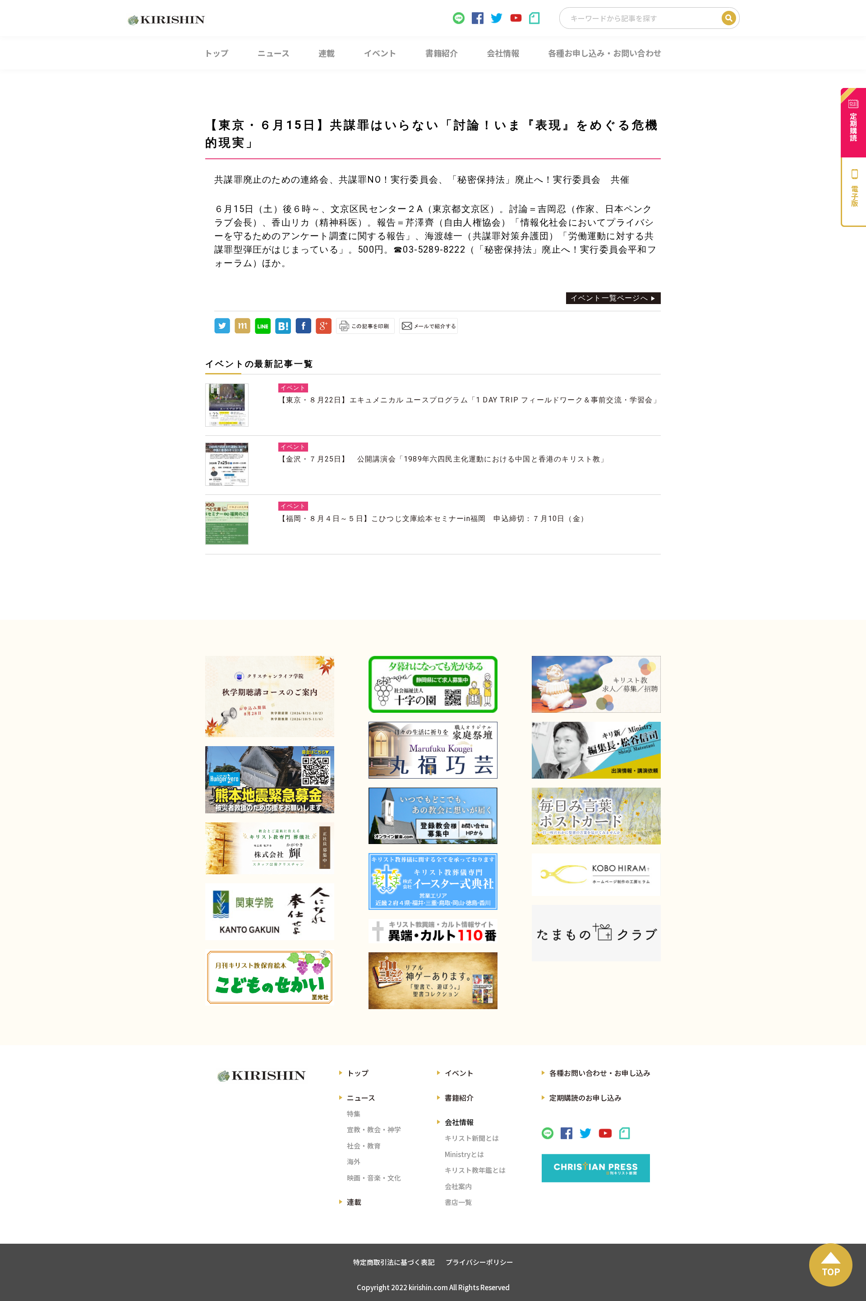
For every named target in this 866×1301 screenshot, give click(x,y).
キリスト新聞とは (472, 1138)
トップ (358, 1072)
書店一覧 (458, 1202)
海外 (353, 1161)
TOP (831, 1271)
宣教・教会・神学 (374, 1129)
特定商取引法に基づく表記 (393, 1262)
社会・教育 (364, 1145)
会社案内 (458, 1186)
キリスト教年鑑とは (475, 1170)
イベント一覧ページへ (609, 298)
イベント (459, 1072)
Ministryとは (464, 1154)
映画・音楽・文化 (374, 1177)
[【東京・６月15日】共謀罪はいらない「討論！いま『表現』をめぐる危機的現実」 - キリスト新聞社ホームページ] (283, 331)
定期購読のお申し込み (585, 1097)
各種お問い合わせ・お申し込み (599, 1072)
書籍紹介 (459, 1097)
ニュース (361, 1097)
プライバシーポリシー (479, 1262)
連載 (354, 1201)
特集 (353, 1113)
